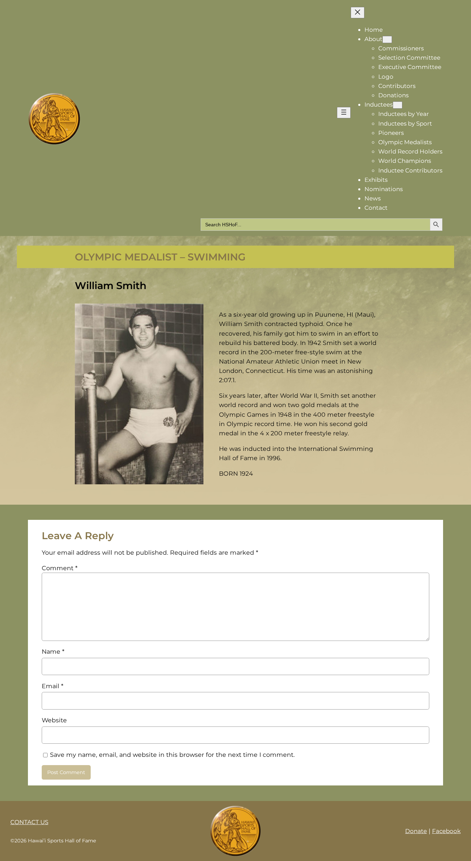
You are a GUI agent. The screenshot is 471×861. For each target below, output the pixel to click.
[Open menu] (344, 112)
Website (54, 720)
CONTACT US (29, 822)
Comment (60, 568)
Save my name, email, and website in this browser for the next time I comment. (172, 754)
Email (52, 686)
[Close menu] (357, 12)
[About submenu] (387, 39)
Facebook (446, 831)
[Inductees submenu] (397, 105)
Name (53, 651)
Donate (416, 831)
